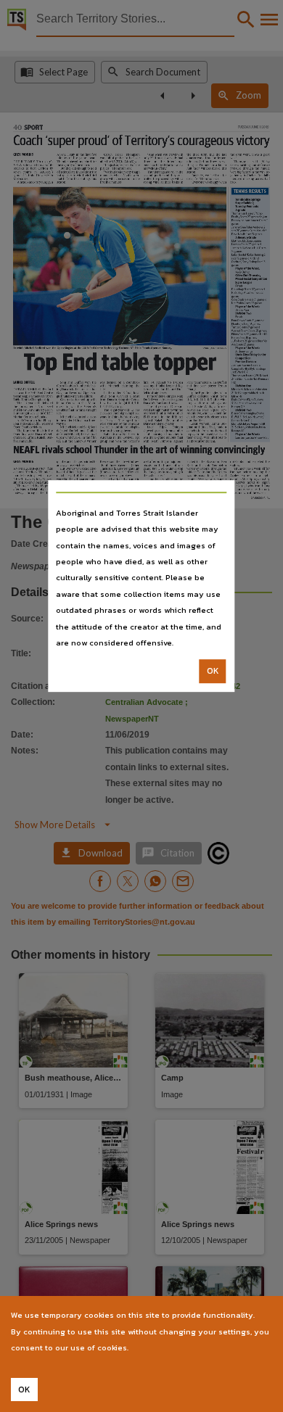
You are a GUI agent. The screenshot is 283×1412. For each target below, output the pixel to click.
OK (213, 671)
